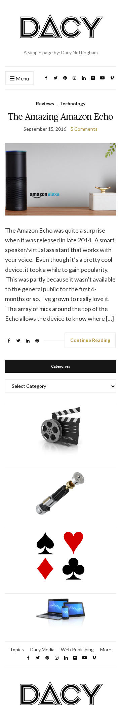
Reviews (45, 103)
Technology (72, 103)
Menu (21, 78)
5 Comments (84, 129)
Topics (17, 649)
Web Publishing (77, 649)
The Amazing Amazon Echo (60, 116)
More (105, 649)
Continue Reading (90, 340)
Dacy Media (42, 649)
